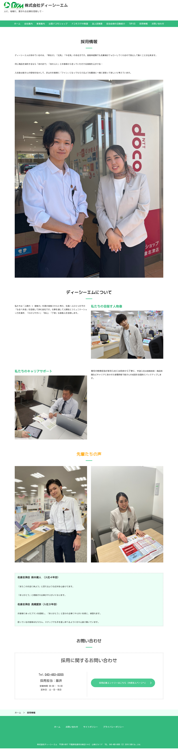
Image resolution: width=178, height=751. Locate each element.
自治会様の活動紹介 (115, 24)
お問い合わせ (158, 24)
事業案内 (40, 24)
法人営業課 (97, 24)
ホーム (17, 24)
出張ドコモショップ (58, 24)
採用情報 (143, 24)
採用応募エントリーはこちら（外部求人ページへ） (123, 683)
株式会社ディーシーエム (46, 5)
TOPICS (132, 24)
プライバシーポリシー (113, 727)
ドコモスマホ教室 (79, 24)
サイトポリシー (90, 727)
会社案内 (28, 24)
